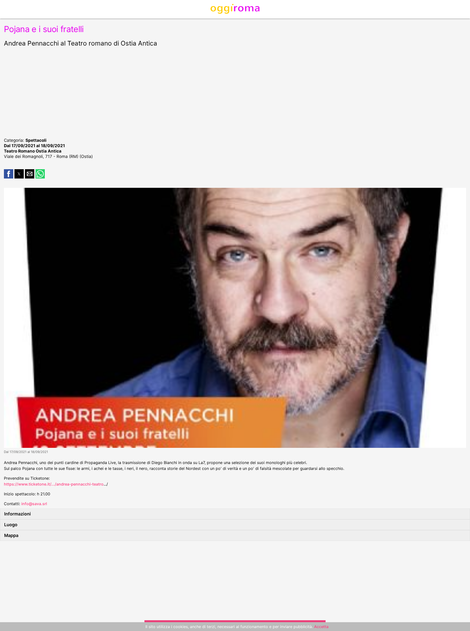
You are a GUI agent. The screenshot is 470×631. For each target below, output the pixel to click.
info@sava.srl (34, 503)
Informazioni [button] (17, 513)
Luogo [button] (10, 524)
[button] (8, 174)
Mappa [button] (11, 535)
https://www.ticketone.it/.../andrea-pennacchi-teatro (54, 484)
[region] (235, 91)
